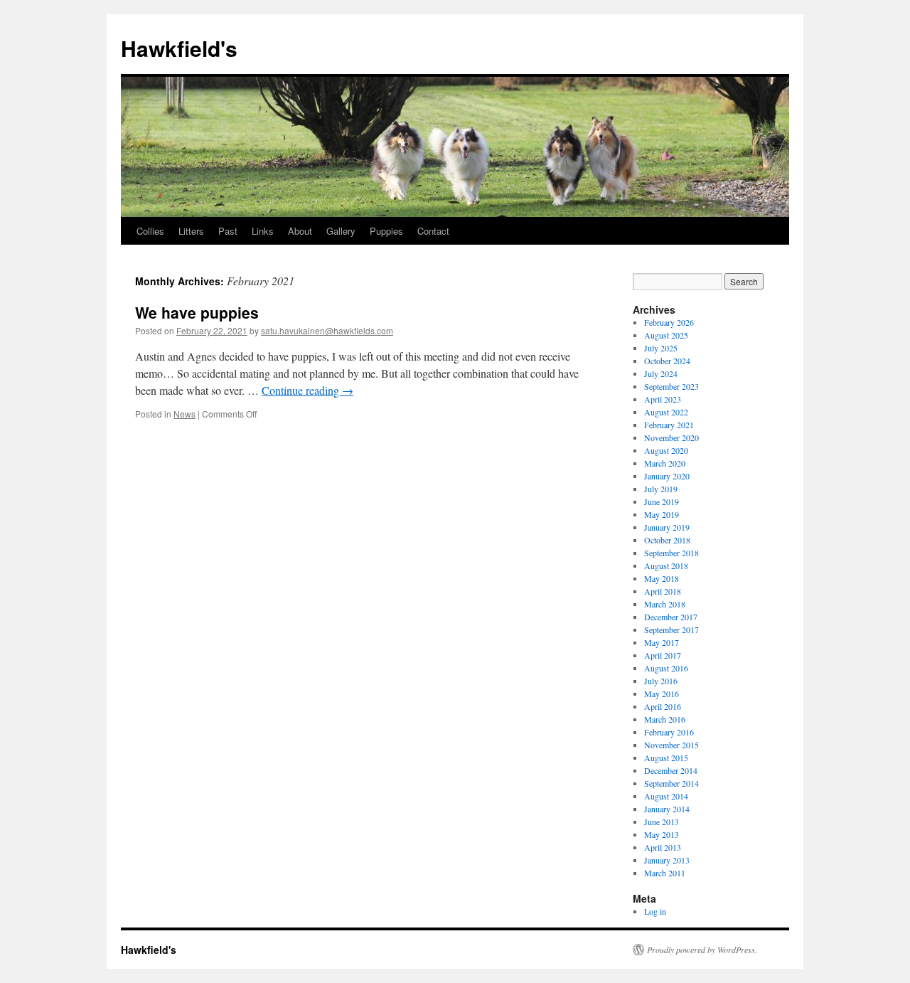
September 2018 (671, 552)
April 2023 (662, 399)
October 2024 (667, 360)
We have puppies (197, 312)
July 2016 (661, 680)
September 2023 (671, 386)
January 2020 (667, 476)
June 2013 (661, 821)
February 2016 (669, 732)
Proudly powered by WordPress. (702, 949)
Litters (191, 231)
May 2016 (661, 693)
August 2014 (666, 796)
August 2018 (666, 565)
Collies (150, 231)
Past (227, 231)
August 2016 (666, 668)
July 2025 (661, 348)
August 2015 (666, 757)
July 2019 (661, 488)
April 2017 (662, 655)
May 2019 (661, 514)
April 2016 (662, 706)
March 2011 (664, 872)
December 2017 (670, 616)
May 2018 (661, 578)
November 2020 (671, 437)
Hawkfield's (179, 48)
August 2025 (666, 335)
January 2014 (667, 808)
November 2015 (671, 744)
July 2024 (661, 373)
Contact (433, 231)
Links (263, 231)
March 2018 (664, 604)
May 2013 (661, 834)
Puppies (386, 231)
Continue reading (307, 390)
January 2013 (667, 860)
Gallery (340, 231)
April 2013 (662, 847)
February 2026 (669, 322)
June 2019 (661, 501)
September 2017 (671, 629)
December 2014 (670, 770)
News (184, 414)
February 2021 (669, 424)
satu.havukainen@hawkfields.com (327, 330)
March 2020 (664, 463)
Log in (655, 911)
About (300, 231)
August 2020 (666, 450)
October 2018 (667, 540)
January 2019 (667, 527)
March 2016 (664, 719)
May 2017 (661, 642)
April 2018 (662, 591)
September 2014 (671, 783)
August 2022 (666, 412)
